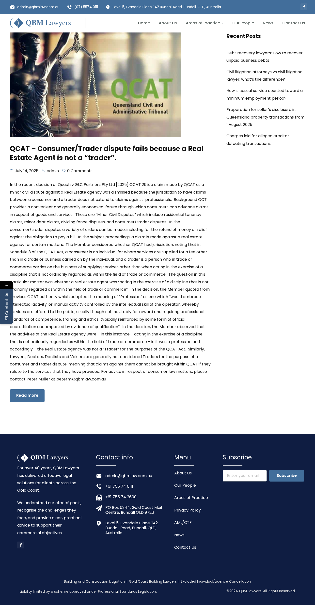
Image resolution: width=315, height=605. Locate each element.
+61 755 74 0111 (119, 486)
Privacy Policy (187, 510)
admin (53, 171)
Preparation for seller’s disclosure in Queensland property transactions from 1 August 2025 (265, 117)
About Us (168, 23)
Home (144, 23)
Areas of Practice (203, 23)
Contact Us (293, 23)
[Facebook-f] (303, 6)
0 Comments (80, 171)
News (268, 23)
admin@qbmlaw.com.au (38, 6)
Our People (243, 23)
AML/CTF (183, 522)
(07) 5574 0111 (86, 6)
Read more (27, 395)
